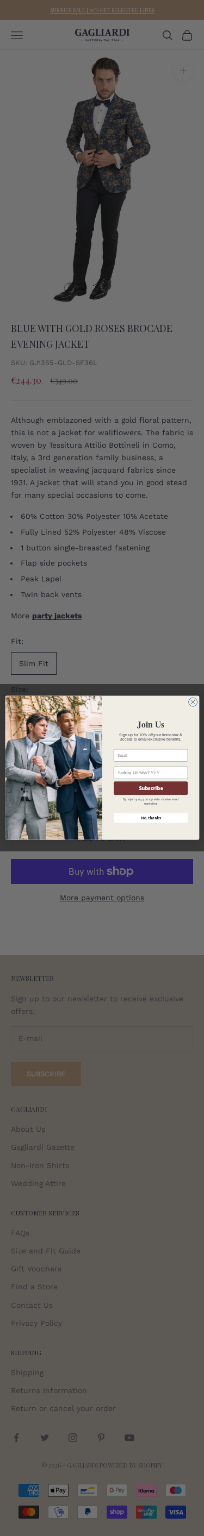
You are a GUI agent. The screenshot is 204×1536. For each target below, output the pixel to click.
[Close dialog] (192, 702)
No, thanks (150, 818)
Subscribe (151, 788)
